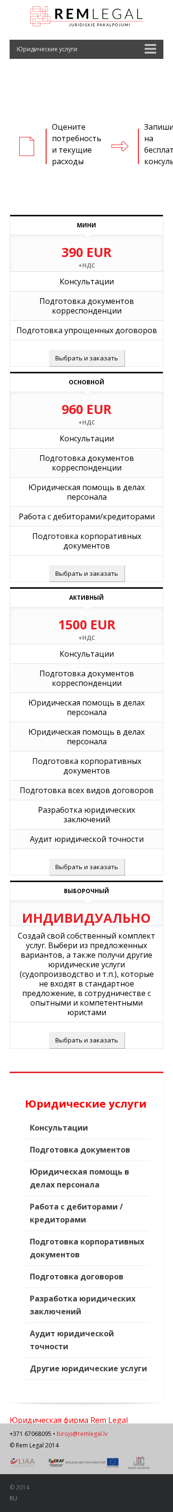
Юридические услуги (47, 49)
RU (13, 1498)
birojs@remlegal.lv (82, 1434)
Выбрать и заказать (86, 358)
